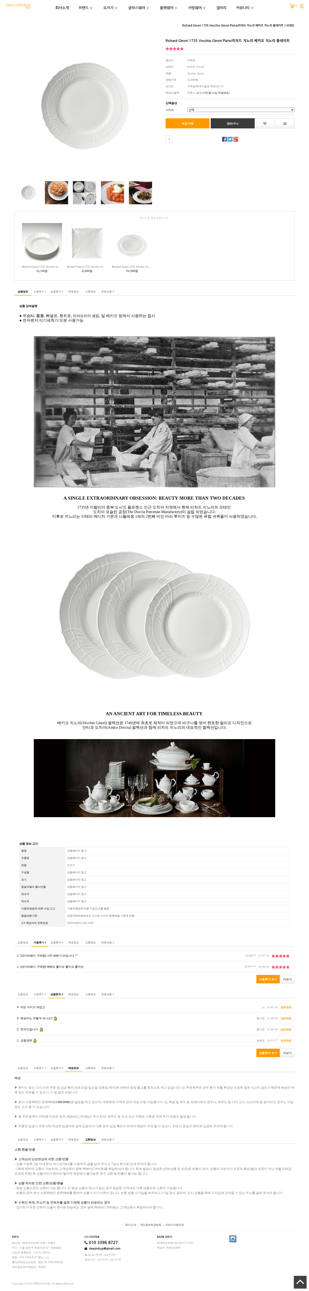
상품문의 (56, 291)
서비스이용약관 (174, 1224)
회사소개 (62, 8)
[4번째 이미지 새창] (112, 192)
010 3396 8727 (103, 1243)
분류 (302, 6)
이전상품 (169, 139)
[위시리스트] (265, 123)
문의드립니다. (28, 1029)
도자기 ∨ (110, 8)
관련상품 (107, 291)
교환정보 (90, 291)
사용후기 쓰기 (268, 979)
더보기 (287, 979)
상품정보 (23, 291)
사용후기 (40, 291)
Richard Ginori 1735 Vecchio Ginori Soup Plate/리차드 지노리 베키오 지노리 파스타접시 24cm (42, 266)
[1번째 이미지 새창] (28, 192)
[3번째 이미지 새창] (84, 192)
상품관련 (25, 1040)
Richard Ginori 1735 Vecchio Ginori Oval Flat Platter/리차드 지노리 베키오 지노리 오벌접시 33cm (132, 266)
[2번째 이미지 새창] (56, 192)
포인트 (170, 86)
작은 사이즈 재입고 (31, 1007)
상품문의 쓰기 (268, 1053)
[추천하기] (285, 123)
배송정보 (73, 291)
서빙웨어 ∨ (197, 8)
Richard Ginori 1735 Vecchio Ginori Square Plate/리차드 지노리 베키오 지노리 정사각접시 (87, 266)
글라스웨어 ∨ (138, 8)
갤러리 (221, 8)
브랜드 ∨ (85, 8)
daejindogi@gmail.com (104, 1248)
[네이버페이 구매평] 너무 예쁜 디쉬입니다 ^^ (47, 955)
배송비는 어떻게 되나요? (35, 1018)
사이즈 (170, 109)
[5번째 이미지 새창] (140, 192)
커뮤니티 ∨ (245, 8)
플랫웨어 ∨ (169, 8)
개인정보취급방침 (150, 1224)
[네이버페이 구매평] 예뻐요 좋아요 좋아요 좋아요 (50, 966)
